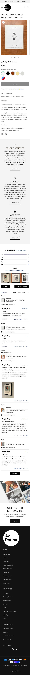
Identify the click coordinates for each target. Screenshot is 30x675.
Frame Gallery (7, 600)
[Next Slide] (27, 278)
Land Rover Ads (7, 576)
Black (8, 73)
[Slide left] (11, 57)
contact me (20, 89)
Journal (5, 604)
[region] (15, 278)
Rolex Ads (6, 561)
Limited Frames (7, 579)
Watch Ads (6, 558)
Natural (18, 73)
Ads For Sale (6, 554)
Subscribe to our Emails (9, 611)
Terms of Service (16, 668)
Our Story (5, 593)
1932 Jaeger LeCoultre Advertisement (15, 444)
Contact (5, 632)
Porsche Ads (6, 572)
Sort (14, 292)
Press (4, 607)
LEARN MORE (15, 202)
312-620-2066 (7, 639)
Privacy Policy (24, 665)
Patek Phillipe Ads (8, 565)
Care (4, 618)
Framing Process (8, 597)
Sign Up (15, 521)
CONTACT (15, 238)
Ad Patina (8, 665)
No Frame (3, 73)
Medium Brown (13, 73)
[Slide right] (18, 57)
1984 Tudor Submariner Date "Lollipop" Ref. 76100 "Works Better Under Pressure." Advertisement (16, 411)
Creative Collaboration (3, 78)
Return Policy (16, 665)
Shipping (5, 615)
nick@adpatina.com (8, 635)
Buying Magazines (8, 628)
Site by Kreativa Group (15, 671)
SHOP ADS (15, 169)
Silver (22, 73)
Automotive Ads (7, 568)
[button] (2, 7)
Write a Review (23, 287)
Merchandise (6, 583)
